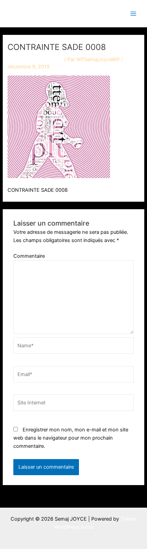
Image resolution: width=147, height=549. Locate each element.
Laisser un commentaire (35, 59)
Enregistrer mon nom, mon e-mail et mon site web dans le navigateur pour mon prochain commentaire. (70, 438)
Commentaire (29, 256)
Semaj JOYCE (42, 13)
